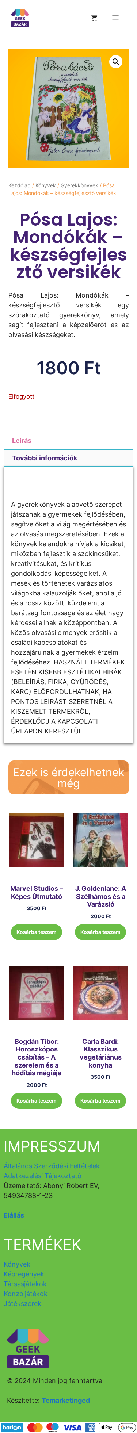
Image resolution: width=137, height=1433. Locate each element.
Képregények (24, 1274)
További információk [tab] (44, 458)
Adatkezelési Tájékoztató (42, 1176)
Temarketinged (66, 1400)
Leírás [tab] (21, 440)
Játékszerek (22, 1303)
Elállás (14, 1215)
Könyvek (45, 185)
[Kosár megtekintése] (94, 18)
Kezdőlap (19, 185)
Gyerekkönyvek (79, 185)
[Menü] (115, 18)
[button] (115, 61)
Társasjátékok (25, 1284)
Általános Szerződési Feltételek (52, 1166)
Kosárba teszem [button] (36, 932)
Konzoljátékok (25, 1294)
